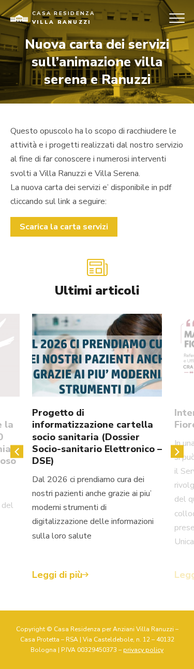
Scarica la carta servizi (64, 226)
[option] (97, 452)
